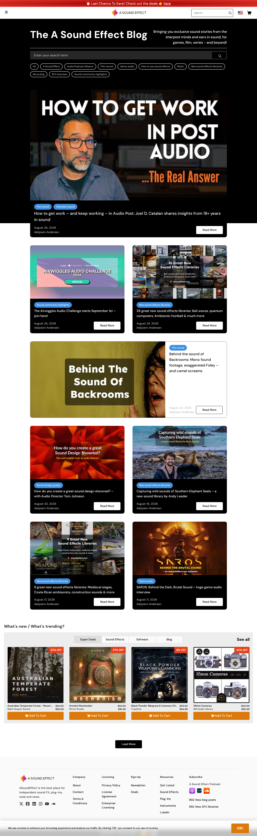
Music (180, 66)
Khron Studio (76, 709)
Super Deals (88, 639)
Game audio (127, 66)
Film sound (107, 66)
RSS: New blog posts (202, 800)
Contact (78, 792)
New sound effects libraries (206, 66)
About (77, 785)
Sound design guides (48, 485)
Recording (39, 74)
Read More (210, 230)
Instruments (168, 805)
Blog (169, 639)
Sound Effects (115, 639)
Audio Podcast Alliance (80, 66)
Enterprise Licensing (108, 805)
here (167, 3)
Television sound (65, 206)
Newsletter (138, 785)
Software (142, 639)
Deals (134, 792)
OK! (240, 828)
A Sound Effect (51, 66)
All (34, 66)
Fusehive (136, 709)
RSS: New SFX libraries (203, 806)
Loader (164, 812)
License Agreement (109, 794)
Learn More (36, 692)
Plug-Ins (165, 799)
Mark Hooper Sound (18, 709)
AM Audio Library (203, 709)
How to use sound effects (155, 66)
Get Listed (167, 785)
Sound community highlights (90, 74)
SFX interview (59, 74)
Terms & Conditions (80, 801)
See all (243, 639)
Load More (128, 744)
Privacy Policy (111, 785)
